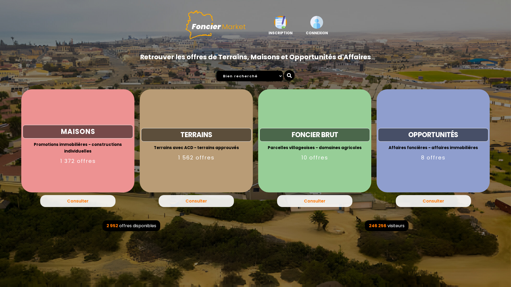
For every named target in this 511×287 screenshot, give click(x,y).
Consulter (78, 201)
